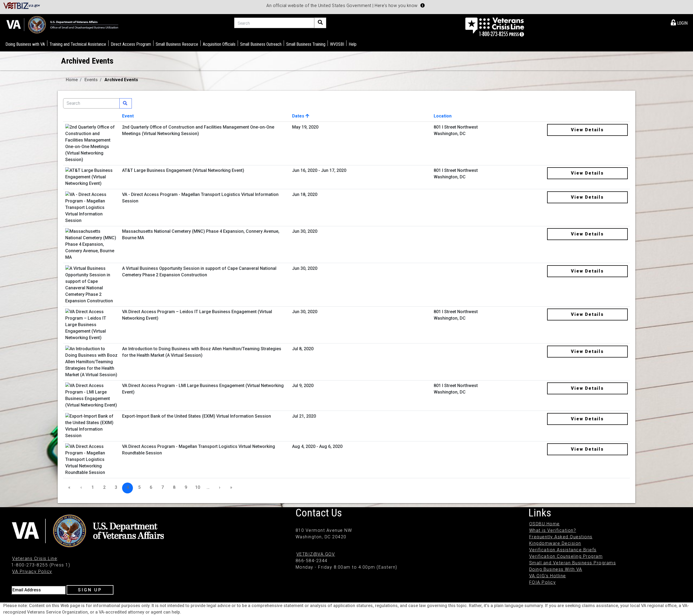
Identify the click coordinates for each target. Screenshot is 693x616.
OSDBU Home (544, 523)
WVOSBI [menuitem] (337, 44)
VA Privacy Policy (32, 571)
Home (72, 79)
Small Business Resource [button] (177, 44)
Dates (298, 116)
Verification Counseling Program (566, 556)
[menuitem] (679, 22)
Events (91, 79)
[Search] (320, 23)
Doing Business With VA (555, 569)
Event (128, 116)
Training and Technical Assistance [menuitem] (78, 44)
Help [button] (353, 44)
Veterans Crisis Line (34, 558)
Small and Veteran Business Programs (572, 562)
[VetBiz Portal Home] (21, 5)
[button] (422, 5)
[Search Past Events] (125, 103)
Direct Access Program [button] (131, 44)
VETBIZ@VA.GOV (315, 554)
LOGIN (682, 23)
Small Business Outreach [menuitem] (261, 44)
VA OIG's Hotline (547, 575)
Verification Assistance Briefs (563, 549)
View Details (587, 129)
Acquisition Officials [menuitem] (219, 44)
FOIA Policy (542, 582)
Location (443, 116)
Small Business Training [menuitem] (305, 44)
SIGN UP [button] (90, 589)
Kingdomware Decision (555, 543)
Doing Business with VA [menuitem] (25, 44)
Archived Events (121, 79)
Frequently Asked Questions (561, 536)
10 (197, 487)
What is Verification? (552, 530)
